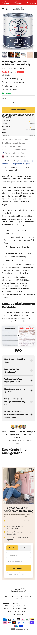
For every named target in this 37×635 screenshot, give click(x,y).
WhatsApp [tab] (25, 548)
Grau (10, 611)
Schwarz (24, 611)
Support (12, 596)
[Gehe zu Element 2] (11, 55)
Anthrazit (17, 611)
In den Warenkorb (18, 110)
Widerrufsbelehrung (26, 599)
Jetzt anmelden (18, 568)
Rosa (28, 606)
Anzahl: (5, 98)
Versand (19, 596)
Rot (23, 606)
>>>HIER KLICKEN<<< (21, 280)
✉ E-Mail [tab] (12, 548)
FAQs (5, 596)
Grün (12, 608)
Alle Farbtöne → (18, 614)
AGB (16, 599)
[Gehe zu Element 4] (23, 55)
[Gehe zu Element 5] (30, 55)
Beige (13, 606)
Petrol (24, 608)
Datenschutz (8, 599)
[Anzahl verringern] (4, 103)
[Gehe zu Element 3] (17, 55)
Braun (6, 608)
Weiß (7, 606)
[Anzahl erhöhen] (13, 103)
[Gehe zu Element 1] (4, 55)
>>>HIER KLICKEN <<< (21, 267)
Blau (30, 608)
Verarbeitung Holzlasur (11, 294)
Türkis (18, 608)
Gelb (18, 606)
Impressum (28, 596)
